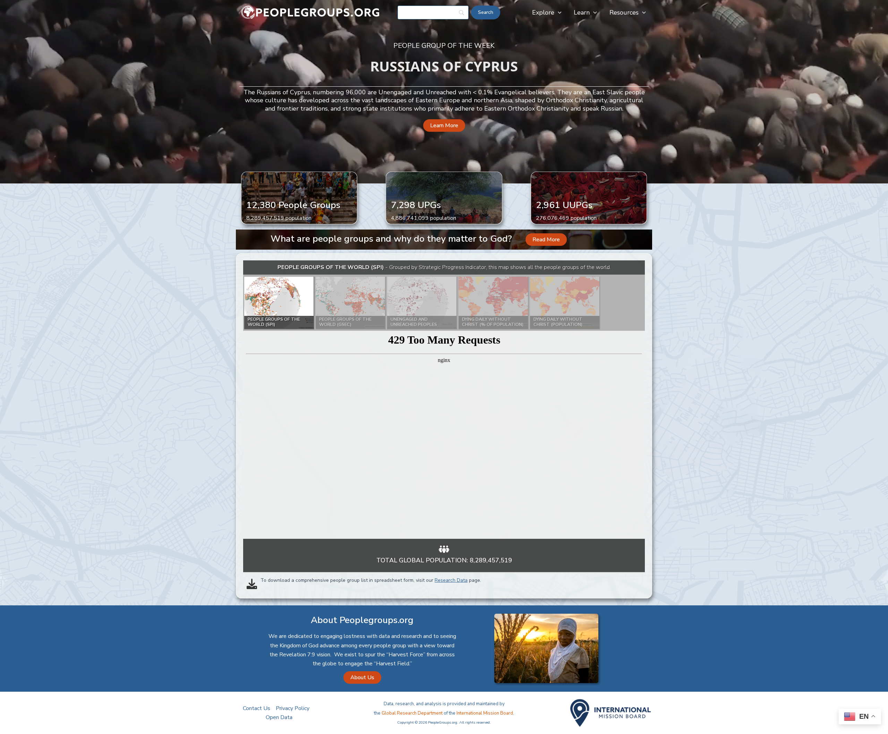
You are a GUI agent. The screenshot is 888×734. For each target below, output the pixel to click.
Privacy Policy (292, 708)
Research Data (451, 580)
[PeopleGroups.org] (310, 12)
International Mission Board (484, 713)
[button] (558, 12)
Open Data (279, 717)
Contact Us (256, 708)
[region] (444, 399)
